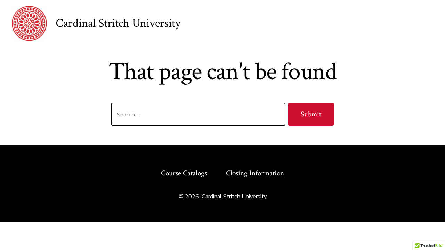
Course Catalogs (184, 173)
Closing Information (255, 173)
